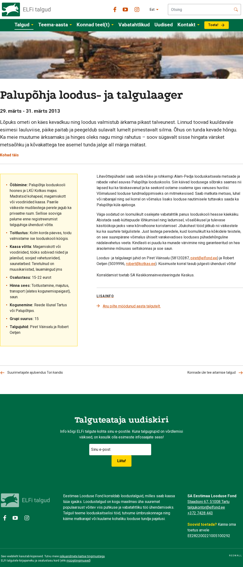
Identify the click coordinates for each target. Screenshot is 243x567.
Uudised (163, 25)
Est (152, 9)
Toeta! (213, 25)
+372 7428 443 (200, 513)
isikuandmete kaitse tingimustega (82, 556)
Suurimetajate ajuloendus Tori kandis (35, 372)
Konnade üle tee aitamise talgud (211, 372)
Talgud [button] (21, 25)
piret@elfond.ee (204, 258)
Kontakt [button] (187, 25)
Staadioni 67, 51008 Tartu (208, 501)
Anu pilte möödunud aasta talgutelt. (132, 306)
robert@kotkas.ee (140, 263)
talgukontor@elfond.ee (206, 507)
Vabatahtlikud (134, 25)
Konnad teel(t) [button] (93, 25)
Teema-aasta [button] (53, 25)
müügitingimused (78, 560)
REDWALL (235, 555)
